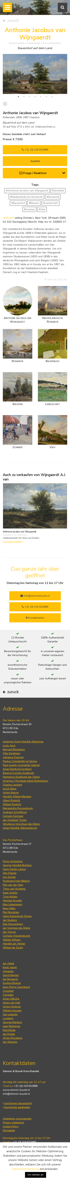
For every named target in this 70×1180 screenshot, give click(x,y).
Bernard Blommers (14, 749)
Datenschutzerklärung (25, 1169)
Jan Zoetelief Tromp (15, 820)
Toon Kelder (10, 896)
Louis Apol (9, 745)
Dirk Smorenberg (13, 924)
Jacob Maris (9, 788)
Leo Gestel (9, 877)
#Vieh (42, 209)
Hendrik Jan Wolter (14, 943)
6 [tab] (46, 97)
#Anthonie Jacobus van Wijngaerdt (27, 190)
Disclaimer (9, 1130)
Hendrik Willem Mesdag (17, 796)
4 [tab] (35, 97)
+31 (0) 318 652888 (36, 149)
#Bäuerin (34, 203)
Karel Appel (10, 967)
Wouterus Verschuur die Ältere (21, 824)
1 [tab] (18, 97)
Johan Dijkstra (11, 999)
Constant (8, 991)
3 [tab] (29, 97)
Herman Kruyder (12, 900)
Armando (8, 971)
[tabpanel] (35, 74)
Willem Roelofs (12, 804)
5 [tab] (41, 97)
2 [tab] (24, 97)
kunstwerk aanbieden (17, 1107)
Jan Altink (8, 963)
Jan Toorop (9, 932)
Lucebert (8, 1018)
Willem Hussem (12, 1010)
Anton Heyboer (12, 1006)
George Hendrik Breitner (17, 865)
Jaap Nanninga (11, 1026)
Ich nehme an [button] (35, 1174)
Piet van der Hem (13, 885)
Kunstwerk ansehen (12, 541)
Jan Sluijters (10, 920)
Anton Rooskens (12, 1038)
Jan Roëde (9, 1034)
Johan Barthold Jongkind (17, 769)
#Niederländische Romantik (26, 197)
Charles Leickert (12, 785)
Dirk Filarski (9, 873)
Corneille (8, 995)
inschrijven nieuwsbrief (18, 1103)
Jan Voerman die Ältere (16, 928)
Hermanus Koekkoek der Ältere (21, 777)
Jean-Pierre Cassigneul (16, 987)
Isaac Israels (10, 892)
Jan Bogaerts (10, 979)
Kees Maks (9, 908)
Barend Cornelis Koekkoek (18, 773)
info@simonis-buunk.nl (16, 1094)
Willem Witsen (12, 940)
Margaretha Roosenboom (18, 808)
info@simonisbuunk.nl (36, 596)
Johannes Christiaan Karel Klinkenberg (25, 781)
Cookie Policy (10, 1126)
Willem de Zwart (13, 947)
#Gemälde (58, 190)
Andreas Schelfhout (15, 812)
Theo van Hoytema (14, 889)
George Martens (12, 1022)
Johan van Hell (11, 1002)
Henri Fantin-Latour (14, 869)
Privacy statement (13, 1122)
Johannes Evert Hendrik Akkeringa (23, 741)
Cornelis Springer (13, 816)
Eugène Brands (12, 983)
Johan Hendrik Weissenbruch (20, 828)
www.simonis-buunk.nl (16, 1090)
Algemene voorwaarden (17, 1118)
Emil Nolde (9, 1030)
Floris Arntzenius (13, 861)
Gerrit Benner (11, 975)
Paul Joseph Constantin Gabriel (21, 765)
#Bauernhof (18, 203)
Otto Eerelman (11, 753)
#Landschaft (50, 203)
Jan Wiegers (10, 1042)
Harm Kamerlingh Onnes (17, 916)
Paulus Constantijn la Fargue (20, 761)
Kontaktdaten (35, 618)
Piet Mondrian (11, 912)
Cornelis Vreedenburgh (16, 936)
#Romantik (52, 197)
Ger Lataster (10, 1014)
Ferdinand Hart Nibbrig (16, 881)
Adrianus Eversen (13, 757)
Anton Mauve (11, 792)
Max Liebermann (12, 904)
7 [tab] (52, 97)
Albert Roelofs (11, 800)
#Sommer (29, 209)
